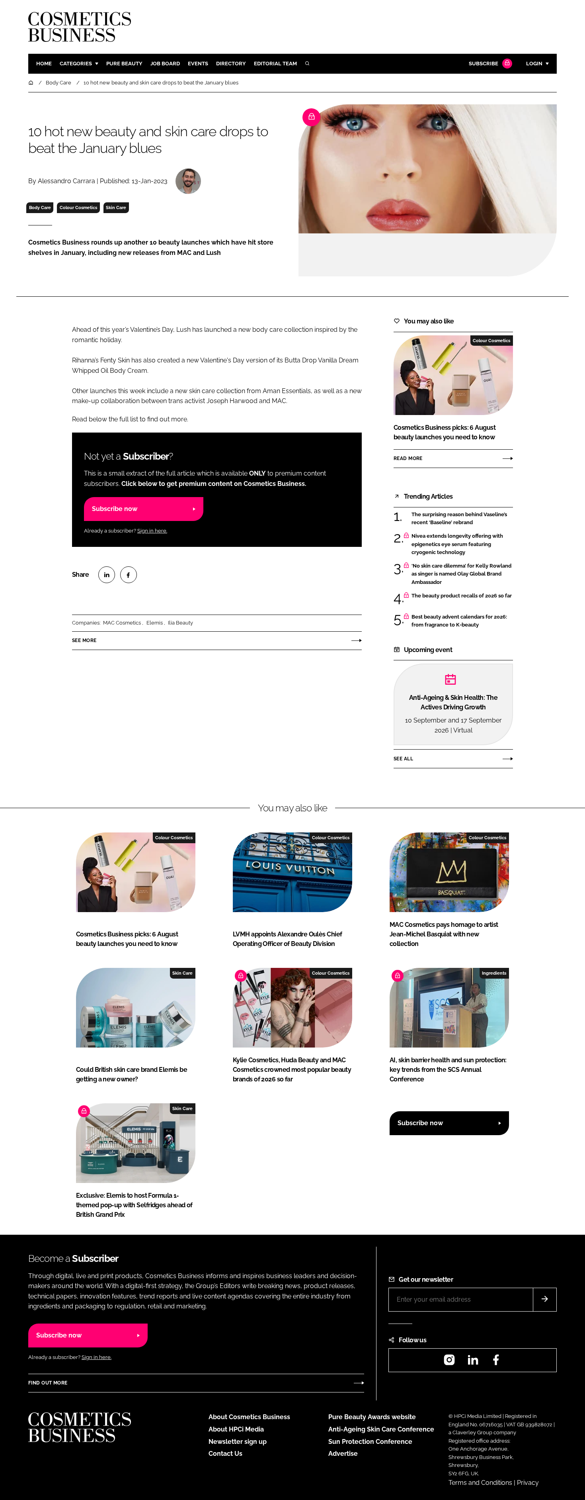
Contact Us (225, 1453)
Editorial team (275, 64)
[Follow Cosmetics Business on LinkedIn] (472, 1362)
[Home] (31, 83)
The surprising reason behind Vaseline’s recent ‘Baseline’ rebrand (459, 519)
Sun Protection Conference (370, 1441)
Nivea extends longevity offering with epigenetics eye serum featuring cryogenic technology (457, 544)
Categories (76, 64)
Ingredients (494, 973)
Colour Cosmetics (78, 207)
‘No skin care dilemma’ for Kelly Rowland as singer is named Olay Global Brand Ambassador (461, 574)
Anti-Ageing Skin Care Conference (381, 1429)
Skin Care (116, 207)
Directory (231, 64)
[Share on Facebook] (128, 574)
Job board (165, 64)
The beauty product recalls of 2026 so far (461, 596)
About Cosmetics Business (249, 1417)
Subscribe (483, 64)
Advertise (343, 1453)
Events (198, 64)
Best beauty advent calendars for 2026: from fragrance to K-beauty (459, 621)
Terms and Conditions (480, 1482)
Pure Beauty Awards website (372, 1417)
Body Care (40, 207)
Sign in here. (152, 531)
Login (534, 64)
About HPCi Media (236, 1429)
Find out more (47, 1383)
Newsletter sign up (238, 1441)
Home (44, 64)
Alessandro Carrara (66, 181)
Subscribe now (114, 509)
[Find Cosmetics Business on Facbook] (495, 1362)
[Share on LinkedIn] (106, 574)
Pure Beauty (124, 64)
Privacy (528, 1482)
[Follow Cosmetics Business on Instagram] (449, 1362)
